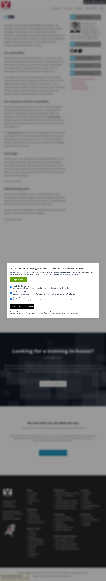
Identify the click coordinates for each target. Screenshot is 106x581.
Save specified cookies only (22, 306)
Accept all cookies (18, 279)
